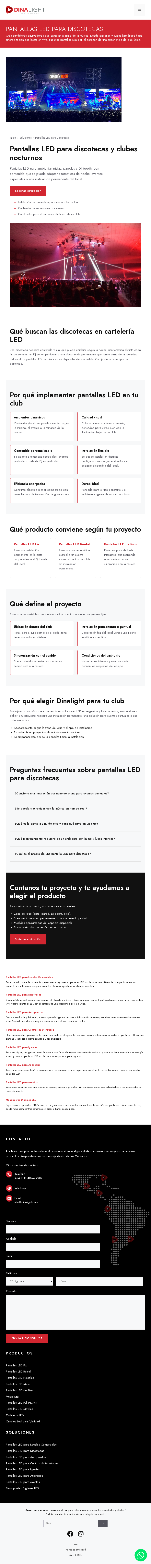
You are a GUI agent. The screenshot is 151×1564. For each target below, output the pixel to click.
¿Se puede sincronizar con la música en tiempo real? (51, 808)
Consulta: (11, 1291)
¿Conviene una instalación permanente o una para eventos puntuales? (62, 793)
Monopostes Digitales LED (21, 1100)
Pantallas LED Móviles (19, 1409)
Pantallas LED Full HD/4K (21, 1402)
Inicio (13, 138)
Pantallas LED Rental (74, 544)
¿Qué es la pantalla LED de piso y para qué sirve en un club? (56, 823)
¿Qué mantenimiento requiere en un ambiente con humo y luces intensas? (65, 839)
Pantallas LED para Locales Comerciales (29, 977)
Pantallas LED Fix (26, 544)
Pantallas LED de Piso (120, 544)
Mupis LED (12, 1396)
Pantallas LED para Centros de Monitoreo (30, 1030)
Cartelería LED (15, 1415)
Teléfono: (11, 1273)
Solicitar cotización (28, 190)
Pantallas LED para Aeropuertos (24, 1012)
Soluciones (25, 138)
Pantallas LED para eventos (22, 1082)
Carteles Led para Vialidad (23, 1421)
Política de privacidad (75, 1549)
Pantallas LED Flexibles (20, 1378)
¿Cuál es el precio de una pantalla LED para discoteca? (53, 854)
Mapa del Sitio (75, 1555)
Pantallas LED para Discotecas (23, 995)
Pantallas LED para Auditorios (23, 1065)
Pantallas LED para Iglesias (21, 1047)
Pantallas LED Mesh (18, 1384)
